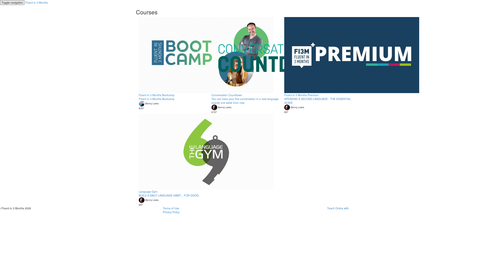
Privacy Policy (171, 212)
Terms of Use (171, 208)
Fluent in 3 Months (36, 2)
